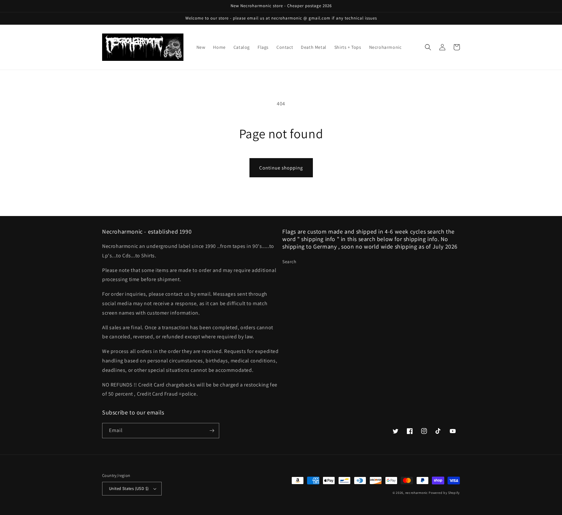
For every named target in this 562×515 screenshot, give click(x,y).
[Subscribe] (212, 430)
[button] (428, 47)
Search (289, 261)
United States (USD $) (129, 488)
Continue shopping (281, 168)
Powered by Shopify (444, 493)
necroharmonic (416, 493)
